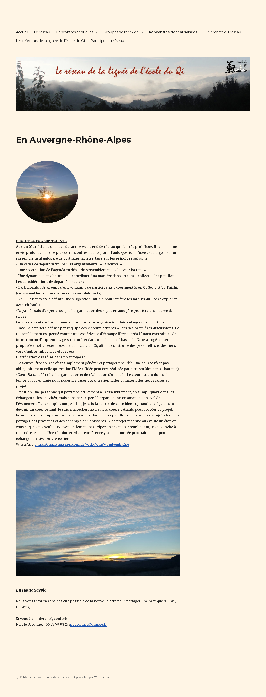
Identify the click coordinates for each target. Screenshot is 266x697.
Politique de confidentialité (38, 677)
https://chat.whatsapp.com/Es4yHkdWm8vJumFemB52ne (82, 444)
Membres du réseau (224, 32)
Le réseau (42, 32)
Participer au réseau (107, 41)
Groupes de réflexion (121, 32)
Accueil (22, 32)
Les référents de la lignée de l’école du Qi (50, 41)
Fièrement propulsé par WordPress (84, 677)
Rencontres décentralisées (173, 32)
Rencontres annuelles (74, 32)
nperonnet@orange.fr (88, 624)
